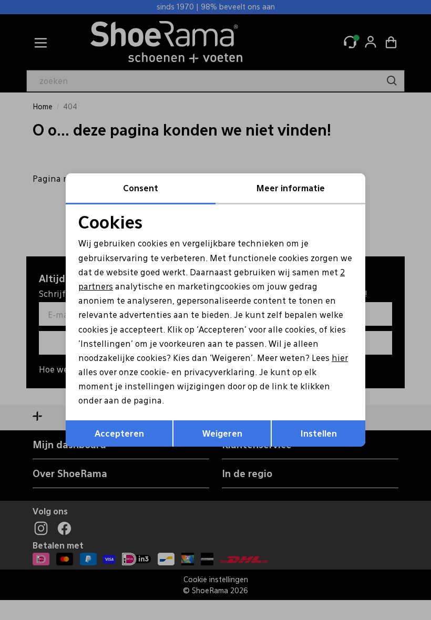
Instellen (319, 433)
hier (340, 357)
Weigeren (222, 433)
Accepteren (119, 433)
